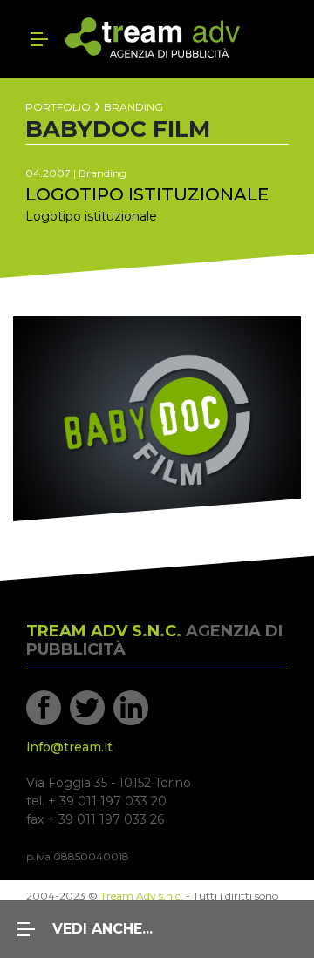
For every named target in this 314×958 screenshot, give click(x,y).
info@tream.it (69, 747)
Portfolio (58, 107)
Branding (133, 107)
